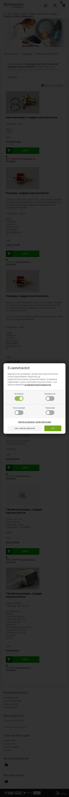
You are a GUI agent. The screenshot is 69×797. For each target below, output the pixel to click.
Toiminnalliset (19, 408)
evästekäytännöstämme (37, 384)
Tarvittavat (18, 394)
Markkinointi (50, 394)
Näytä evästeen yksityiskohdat (34, 421)
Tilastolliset (50, 408)
